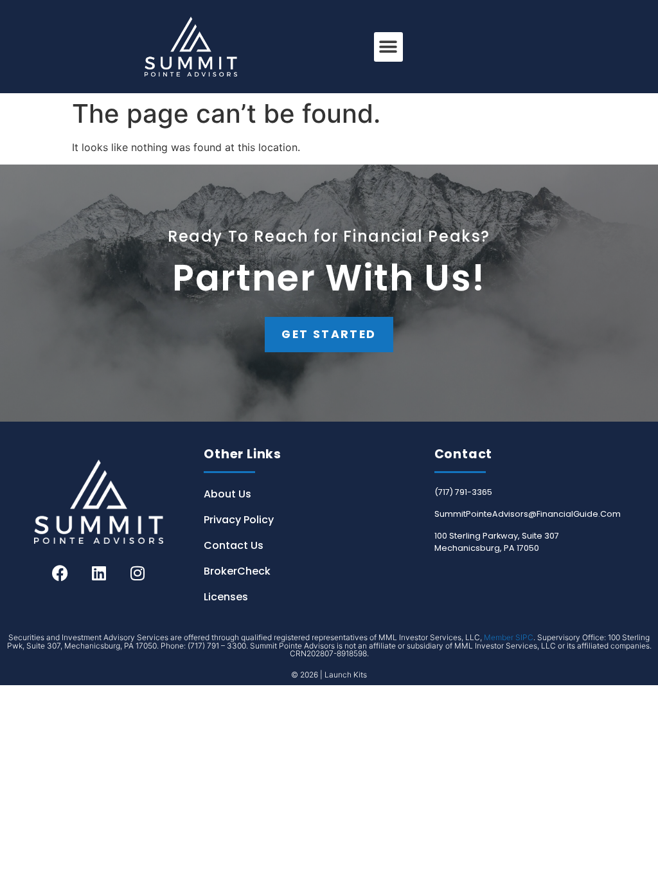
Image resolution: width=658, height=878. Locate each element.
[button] (388, 47)
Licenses (226, 596)
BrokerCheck (237, 571)
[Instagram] (137, 573)
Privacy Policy (239, 519)
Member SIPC (508, 637)
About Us (227, 494)
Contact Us (233, 545)
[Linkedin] (99, 573)
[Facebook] (60, 573)
